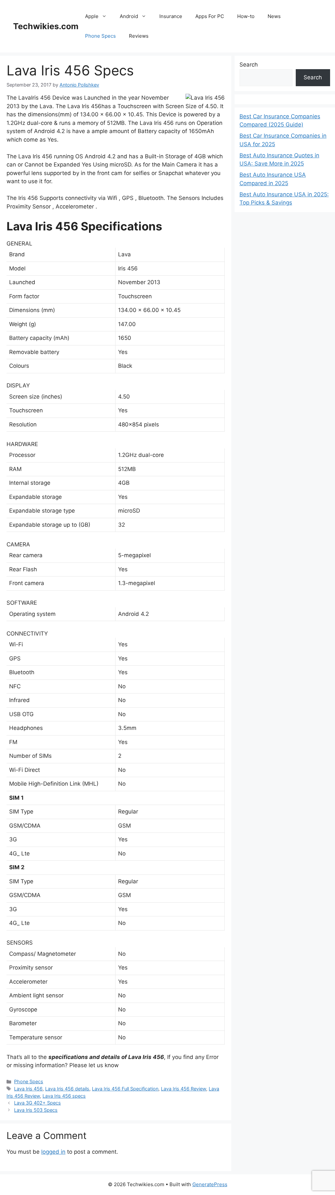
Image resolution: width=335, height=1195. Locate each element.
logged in (53, 1151)
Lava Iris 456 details (67, 1088)
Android (129, 16)
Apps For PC (209, 16)
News (274, 16)
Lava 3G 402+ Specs (37, 1103)
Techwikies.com (46, 26)
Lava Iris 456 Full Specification (125, 1088)
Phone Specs (100, 36)
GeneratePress (209, 1184)
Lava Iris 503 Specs (36, 1110)
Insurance (170, 16)
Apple (91, 16)
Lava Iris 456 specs (64, 1096)
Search (248, 64)
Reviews (139, 36)
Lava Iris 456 (28, 1088)
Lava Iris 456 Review (183, 1088)
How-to (246, 16)
